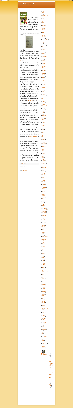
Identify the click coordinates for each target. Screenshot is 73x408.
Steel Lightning (43, 232)
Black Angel (43, 170)
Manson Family (43, 160)
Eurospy (43, 124)
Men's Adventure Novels (44, 11)
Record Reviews (43, 60)
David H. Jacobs (43, 138)
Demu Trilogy (43, 204)
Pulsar (42, 333)
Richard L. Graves (44, 335)
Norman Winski (43, 188)
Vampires (43, 67)
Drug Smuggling (43, 83)
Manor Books (43, 26)
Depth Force (43, 140)
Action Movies (43, 33)
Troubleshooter (43, 346)
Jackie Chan (43, 315)
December (50, 360)
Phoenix (43, 131)
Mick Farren (43, 218)
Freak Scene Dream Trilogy (45, 308)
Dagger (43, 304)
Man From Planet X (44, 215)
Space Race (43, 87)
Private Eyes (43, 24)
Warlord (43, 290)
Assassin (43, 169)
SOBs (42, 119)
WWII (42, 46)
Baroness (43, 74)
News (42, 325)
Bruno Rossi (43, 70)
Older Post (38, 169)
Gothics (43, 311)
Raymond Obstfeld (44, 143)
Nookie (42, 270)
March (50, 384)
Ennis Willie (43, 252)
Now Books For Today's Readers (45, 271)
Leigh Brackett (43, 111)
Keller (42, 156)
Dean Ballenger (43, 122)
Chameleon (43, 245)
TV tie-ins (43, 77)
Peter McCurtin (43, 69)
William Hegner (43, 147)
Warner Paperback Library (44, 31)
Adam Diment (43, 195)
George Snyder (43, 84)
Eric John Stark (43, 176)
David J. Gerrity (43, 139)
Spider (42, 55)
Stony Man (43, 342)
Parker (42, 273)
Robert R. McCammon (44, 336)
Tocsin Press (43, 109)
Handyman (43, 181)
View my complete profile (44, 354)
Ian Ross (43, 152)
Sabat (42, 228)
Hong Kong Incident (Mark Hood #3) (51, 365)
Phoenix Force (43, 225)
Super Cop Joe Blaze (44, 167)
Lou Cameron (43, 267)
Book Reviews (43, 10)
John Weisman (43, 184)
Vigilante (43, 145)
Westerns (43, 235)
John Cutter (43, 93)
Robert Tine (43, 281)
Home (29, 169)
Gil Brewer (43, 116)
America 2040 (43, 292)
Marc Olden (43, 57)
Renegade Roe (43, 278)
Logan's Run (43, 214)
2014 (49, 387)
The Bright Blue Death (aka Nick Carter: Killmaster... (51, 375)
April (49, 383)
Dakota (42, 150)
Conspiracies (43, 121)
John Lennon (43, 94)
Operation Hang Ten (44, 163)
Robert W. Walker (44, 337)
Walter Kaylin (43, 194)
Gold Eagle (43, 40)
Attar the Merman (44, 239)
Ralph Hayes (43, 226)
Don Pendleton (43, 52)
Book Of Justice (43, 197)
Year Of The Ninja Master (44, 236)
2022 (49, 353)
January (50, 386)
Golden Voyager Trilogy (44, 209)
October (50, 378)
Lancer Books (43, 38)
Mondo (42, 221)
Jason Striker (43, 142)
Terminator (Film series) (44, 343)
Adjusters (43, 149)
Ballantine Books (44, 64)
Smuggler (43, 132)
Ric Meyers (43, 107)
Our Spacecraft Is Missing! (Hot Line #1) (51, 367)
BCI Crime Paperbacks (44, 100)
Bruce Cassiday (43, 243)
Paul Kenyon (43, 76)
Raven (42, 277)
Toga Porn (43, 88)
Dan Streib (43, 91)
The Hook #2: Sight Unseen (51, 370)
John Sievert (43, 128)
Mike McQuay (43, 219)
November (50, 377)
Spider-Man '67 (43, 285)
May (49, 382)
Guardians (43, 256)
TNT (42, 114)
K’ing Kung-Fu (43, 318)
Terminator (43, 287)
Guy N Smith (43, 180)
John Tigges (43, 263)
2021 (49, 354)
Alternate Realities (44, 135)
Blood (42, 298)
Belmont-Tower (43, 29)
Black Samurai (43, 101)
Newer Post (21, 169)
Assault (43, 295)
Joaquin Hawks (43, 153)
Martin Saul (43, 268)
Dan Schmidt (43, 173)
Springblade (43, 166)
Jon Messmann (43, 63)
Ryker (42, 98)
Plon (42, 330)
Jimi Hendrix (43, 183)
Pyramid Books (21, 164)
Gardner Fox (43, 178)
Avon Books (43, 48)
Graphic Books (43, 312)
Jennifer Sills (43, 261)
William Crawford (44, 115)
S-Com (42, 339)
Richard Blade (43, 86)
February (50, 385)
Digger (42, 306)
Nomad (43, 326)
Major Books (43, 159)
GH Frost (43, 207)
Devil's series (43, 249)
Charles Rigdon (43, 246)
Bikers (42, 43)
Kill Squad (43, 157)
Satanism (43, 32)
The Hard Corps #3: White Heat (51, 361)
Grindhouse (43, 80)
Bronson (43, 198)
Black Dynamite (43, 171)
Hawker (43, 257)
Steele (42, 233)
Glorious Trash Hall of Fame (45, 15)
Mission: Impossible (44, 187)
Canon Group (43, 301)
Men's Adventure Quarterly (44, 105)
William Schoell (43, 347)
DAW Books (43, 201)
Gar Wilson (43, 253)
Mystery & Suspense (44, 12)
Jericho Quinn (43, 316)
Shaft (42, 229)
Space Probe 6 (43, 284)
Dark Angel (43, 174)
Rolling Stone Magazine (44, 97)
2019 (49, 356)
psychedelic (43, 18)
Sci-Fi (42, 14)
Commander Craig (44, 247)
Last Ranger (43, 104)
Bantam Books (43, 36)
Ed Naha (43, 205)
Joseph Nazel (43, 185)
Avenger (43, 240)
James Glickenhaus (44, 212)
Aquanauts (43, 90)
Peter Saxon (43, 328)
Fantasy (43, 53)
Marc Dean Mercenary (44, 322)
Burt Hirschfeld (43, 78)
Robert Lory (21, 101)
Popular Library (43, 35)
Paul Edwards (43, 73)
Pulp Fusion (43, 332)
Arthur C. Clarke (43, 294)
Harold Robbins (43, 102)
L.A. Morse (43, 319)
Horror (42, 17)
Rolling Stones (43, 118)
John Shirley (43, 62)
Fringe (42, 309)
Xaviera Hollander (44, 291)
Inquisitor (43, 259)
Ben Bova (43, 297)
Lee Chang (43, 129)
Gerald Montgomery (44, 208)
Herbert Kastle (43, 125)
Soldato (43, 190)
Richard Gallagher (44, 164)
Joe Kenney (43, 353)
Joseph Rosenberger (44, 56)
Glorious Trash (27, 3)
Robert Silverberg (44, 280)
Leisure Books (43, 19)
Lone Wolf (43, 112)
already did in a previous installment (33, 136)
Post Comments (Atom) (24, 170)
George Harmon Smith (44, 254)
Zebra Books (43, 25)
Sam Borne (43, 340)
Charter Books (43, 49)
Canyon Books (43, 302)
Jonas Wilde (43, 264)
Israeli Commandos (44, 211)
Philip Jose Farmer (44, 329)
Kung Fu (43, 59)
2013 (49, 388)
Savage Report (43, 283)
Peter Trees (43, 274)
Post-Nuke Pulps (43, 22)
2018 (49, 357)
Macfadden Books (44, 95)
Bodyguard (43, 299)
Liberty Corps (43, 266)
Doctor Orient (43, 250)
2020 (49, 355)
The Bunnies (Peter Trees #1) (51, 371)
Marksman (43, 42)
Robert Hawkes (43, 108)
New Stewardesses (44, 223)
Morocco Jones (43, 222)
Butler (42, 136)
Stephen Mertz (43, 133)
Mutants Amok (43, 162)
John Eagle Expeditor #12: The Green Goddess (51, 364)
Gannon (43, 177)
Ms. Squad (43, 323)
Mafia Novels (43, 71)
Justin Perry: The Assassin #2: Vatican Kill (51, 373)
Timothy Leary (43, 288)
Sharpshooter (43, 66)
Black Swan (43, 242)
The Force (43, 344)
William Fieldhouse (44, 146)
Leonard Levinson (44, 45)
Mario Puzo (43, 216)
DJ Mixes (43, 202)
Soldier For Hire (43, 191)
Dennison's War (43, 305)
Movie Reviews (43, 50)
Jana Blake (43, 260)
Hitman (42, 126)
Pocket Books (43, 21)
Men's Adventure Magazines (45, 39)
